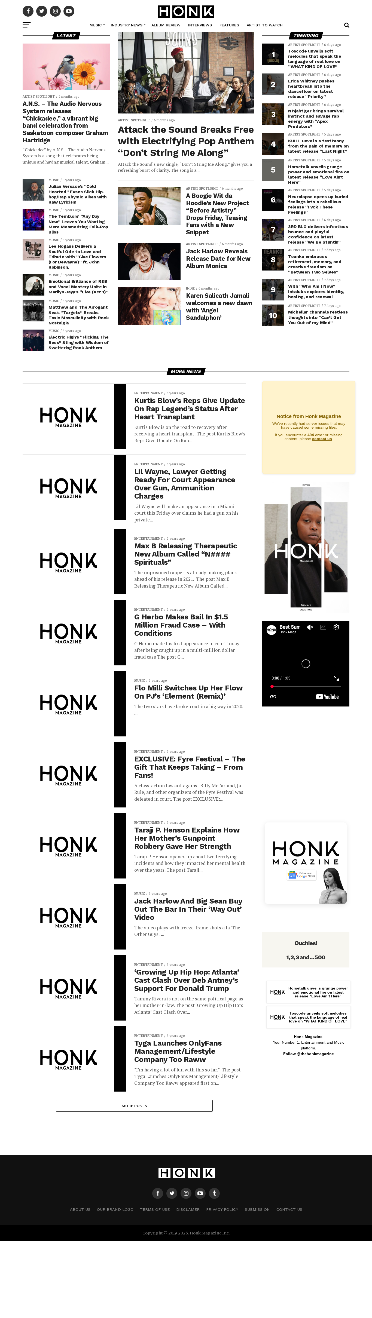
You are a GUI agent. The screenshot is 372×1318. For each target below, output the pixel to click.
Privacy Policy (222, 1209)
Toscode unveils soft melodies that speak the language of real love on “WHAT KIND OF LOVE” (318, 1017)
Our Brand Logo (115, 1209)
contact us (322, 439)
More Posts (134, 1106)
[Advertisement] (305, 1104)
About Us (80, 1209)
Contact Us (289, 1209)
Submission (257, 1209)
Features (229, 25)
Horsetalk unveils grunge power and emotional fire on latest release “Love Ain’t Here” (318, 992)
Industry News (126, 25)
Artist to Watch (265, 25)
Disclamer (188, 1209)
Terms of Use (155, 1209)
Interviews (200, 25)
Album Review (166, 25)
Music (96, 25)
